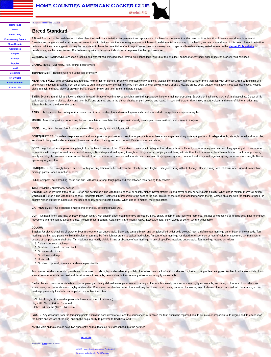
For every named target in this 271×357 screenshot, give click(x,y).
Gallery (15, 58)
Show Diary (15, 34)
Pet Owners (15, 78)
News (15, 29)
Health (15, 68)
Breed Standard (15, 82)
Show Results (15, 44)
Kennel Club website (241, 46)
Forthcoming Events (15, 39)
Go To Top (86, 337)
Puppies (15, 63)
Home (44, 23)
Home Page (15, 25)
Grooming (15, 73)
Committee (15, 49)
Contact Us (15, 87)
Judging (15, 53)
